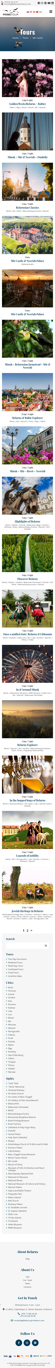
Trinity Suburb (14, 1217)
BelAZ (11, 1110)
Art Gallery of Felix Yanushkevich (23, 1100)
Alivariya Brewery (16, 1090)
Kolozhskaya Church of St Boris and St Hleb (28, 1144)
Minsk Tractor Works (17, 1157)
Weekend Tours (15, 962)
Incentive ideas (15, 976)
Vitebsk (11, 1068)
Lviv (10, 1014)
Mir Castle (12, 1161)
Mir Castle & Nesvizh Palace (27, 260)
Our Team (27, 1280)
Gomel (11, 994)
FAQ (27, 1277)
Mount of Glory (15, 1164)
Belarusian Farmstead (18, 1107)
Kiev (10, 1001)
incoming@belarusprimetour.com (17, 4)
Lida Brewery (14, 1151)
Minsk (11, 1018)
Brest (10, 987)
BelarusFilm (13, 1103)
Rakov (11, 1045)
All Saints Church (16, 1093)
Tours (26, 37)
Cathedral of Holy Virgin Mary (21, 1127)
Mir (9, 1021)
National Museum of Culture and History (26, 1184)
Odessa (11, 1035)
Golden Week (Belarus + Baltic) (27, 103)
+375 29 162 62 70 (11, 2)
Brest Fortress (14, 1124)
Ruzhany (12, 1051)
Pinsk (10, 1038)
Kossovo (12, 1004)
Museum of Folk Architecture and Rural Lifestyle (26, 1169)
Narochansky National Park (20, 1173)
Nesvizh (11, 1028)
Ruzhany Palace (15, 1204)
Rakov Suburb (14, 1197)
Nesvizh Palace (15, 1187)
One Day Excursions (17, 959)
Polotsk (11, 1041)
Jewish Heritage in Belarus (27, 911)
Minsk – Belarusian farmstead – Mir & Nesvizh (27, 366)
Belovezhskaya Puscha (18, 1114)
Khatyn (11, 1141)
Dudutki (11, 1130)
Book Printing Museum (18, 1120)
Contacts (27, 1287)
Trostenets (13, 1221)
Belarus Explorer (27, 744)
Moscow (12, 1024)
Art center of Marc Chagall (20, 1097)
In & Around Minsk (27, 689)
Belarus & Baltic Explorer (27, 417)
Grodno (11, 997)
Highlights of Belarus (27, 521)
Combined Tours (15, 969)
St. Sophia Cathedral (17, 1211)
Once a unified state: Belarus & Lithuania (27, 634)
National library (15, 1180)
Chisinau (12, 991)
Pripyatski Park (15, 1194)
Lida (10, 1011)
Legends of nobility (27, 855)
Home (15, 37)
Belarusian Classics (27, 207)
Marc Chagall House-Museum (21, 1154)
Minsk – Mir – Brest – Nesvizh (27, 471)
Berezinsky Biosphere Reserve (22, 1117)
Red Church (13, 1200)
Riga (10, 1048)
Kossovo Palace (15, 1147)
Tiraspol (11, 1062)
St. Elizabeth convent (17, 1207)
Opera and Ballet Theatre (19, 1190)
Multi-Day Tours (15, 966)
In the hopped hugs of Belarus (27, 800)
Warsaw (11, 1072)
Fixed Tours (13, 972)
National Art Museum (18, 1177)
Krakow (11, 1008)
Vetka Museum (15, 1224)
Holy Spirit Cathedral (17, 1137)
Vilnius (11, 1065)
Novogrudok (14, 1031)
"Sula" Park (13, 1083)
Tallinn (11, 1058)
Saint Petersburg (15, 1055)
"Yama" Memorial (16, 1087)
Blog (28, 1259)
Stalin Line (13, 1214)
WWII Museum (15, 1228)
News (27, 1283)
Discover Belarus (27, 578)
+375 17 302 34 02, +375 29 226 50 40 (28, 1314)
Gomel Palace (14, 1134)
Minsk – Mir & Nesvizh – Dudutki (27, 157)
